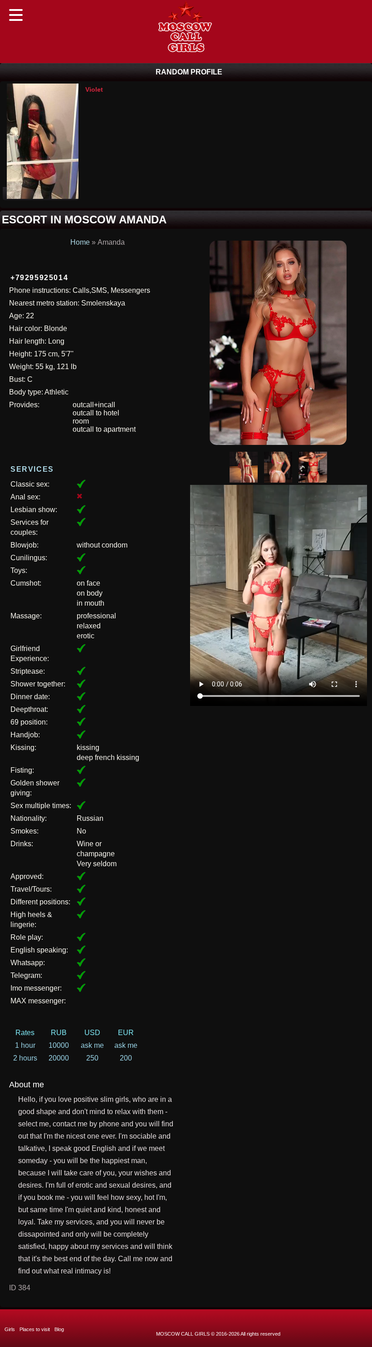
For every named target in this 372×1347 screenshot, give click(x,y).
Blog (59, 1329)
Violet (94, 89)
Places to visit (35, 1329)
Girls (10, 1329)
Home (80, 242)
